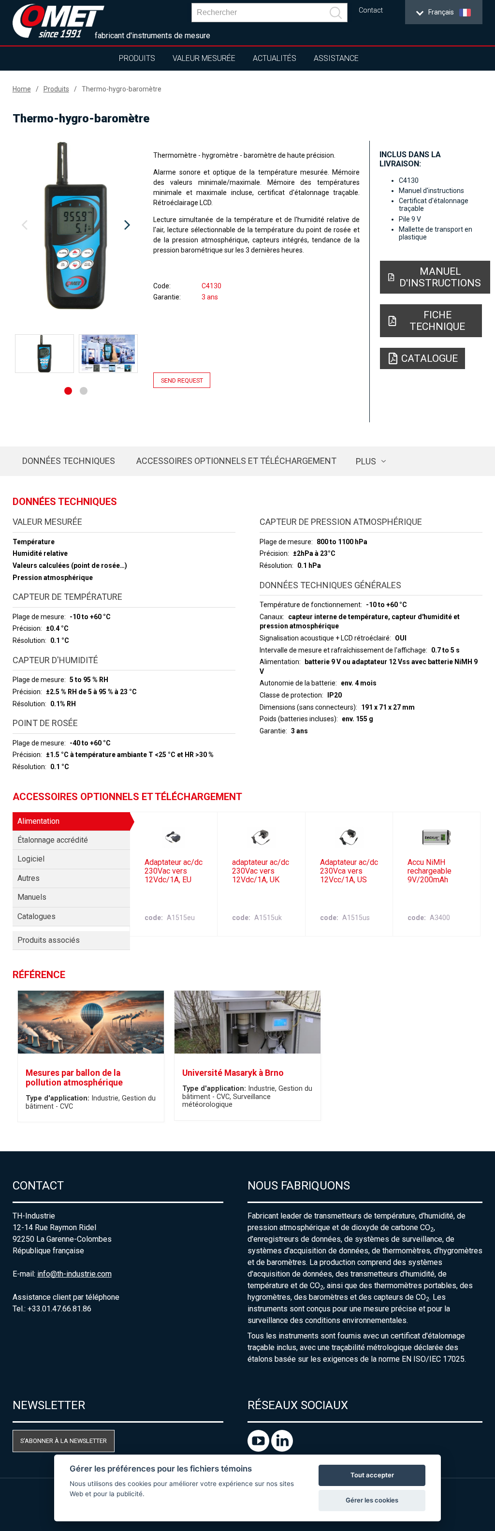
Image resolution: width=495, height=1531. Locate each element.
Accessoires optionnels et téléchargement (236, 461)
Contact (371, 10)
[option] (76, 225)
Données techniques (68, 461)
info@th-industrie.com (74, 1273)
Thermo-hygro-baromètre (121, 89)
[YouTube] (259, 1449)
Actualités (274, 58)
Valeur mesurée (204, 58)
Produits (137, 58)
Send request (182, 380)
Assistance (336, 58)
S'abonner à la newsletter (63, 1440)
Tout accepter (372, 1475)
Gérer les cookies (372, 1500)
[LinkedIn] (282, 1449)
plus (366, 461)
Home (22, 89)
